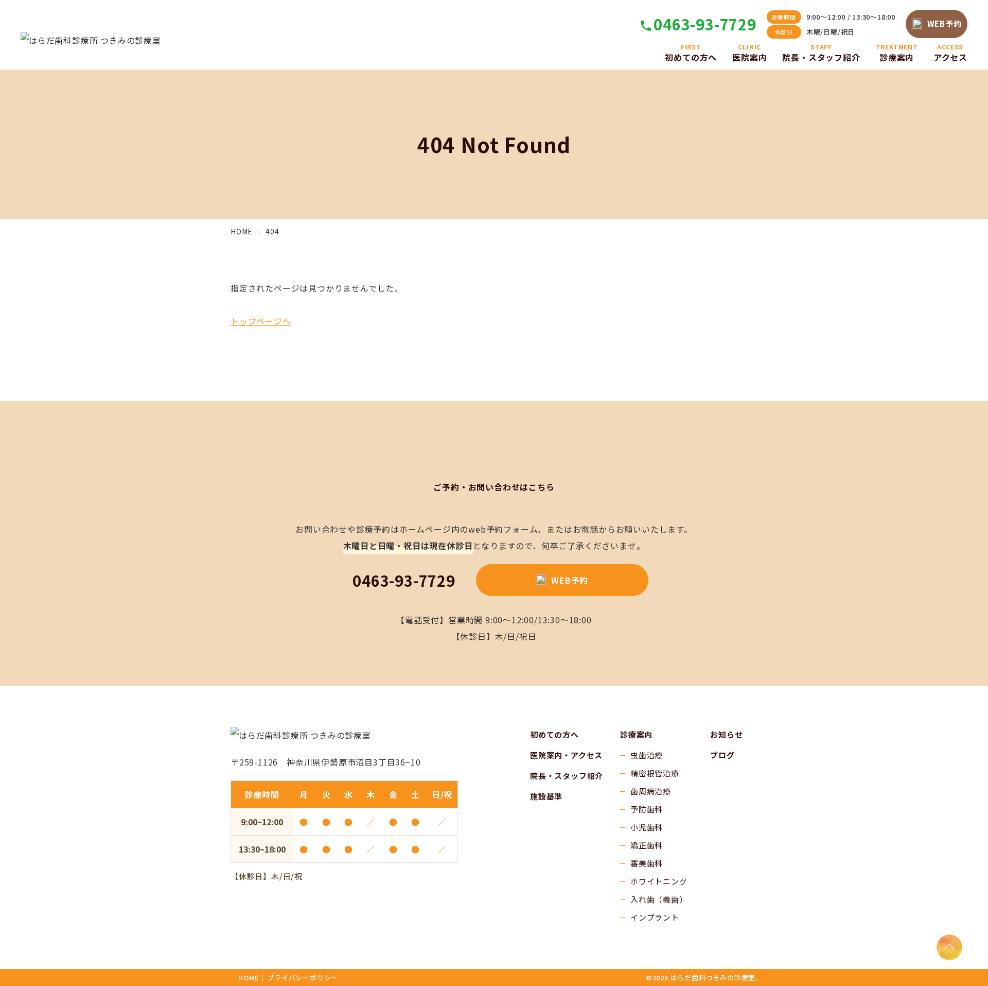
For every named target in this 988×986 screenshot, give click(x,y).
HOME (248, 977)
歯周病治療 (650, 791)
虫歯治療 (646, 755)
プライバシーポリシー (302, 977)
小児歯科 (646, 827)
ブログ (722, 755)
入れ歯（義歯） (658, 899)
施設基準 (546, 796)
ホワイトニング (658, 881)
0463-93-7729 (705, 23)
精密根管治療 (654, 773)
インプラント (654, 917)
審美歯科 (646, 863)
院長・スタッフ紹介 (566, 775)
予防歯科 (646, 809)
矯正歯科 (646, 845)
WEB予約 (944, 23)
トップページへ (261, 321)
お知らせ (726, 734)
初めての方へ (554, 734)
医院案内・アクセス (566, 755)
